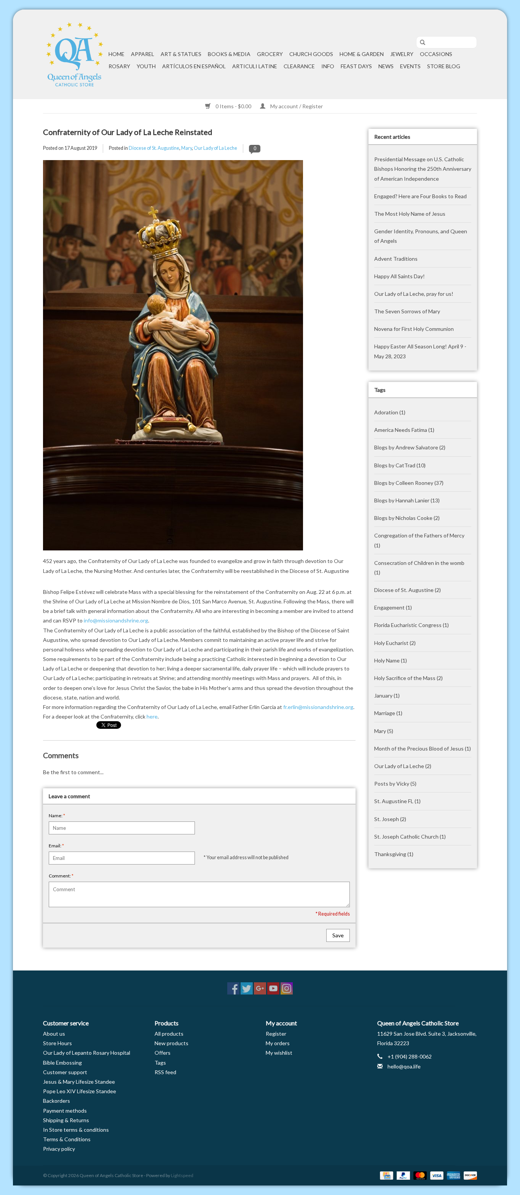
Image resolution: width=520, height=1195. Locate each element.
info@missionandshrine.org (116, 620)
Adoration (389, 412)
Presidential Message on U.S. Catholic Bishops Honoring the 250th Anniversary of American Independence (422, 168)
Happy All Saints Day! (399, 276)
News (386, 66)
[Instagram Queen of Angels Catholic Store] (287, 988)
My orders (278, 1043)
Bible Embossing (62, 1062)
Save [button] (338, 935)
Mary (186, 148)
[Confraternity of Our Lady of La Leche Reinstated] (199, 358)
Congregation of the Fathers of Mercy (419, 540)
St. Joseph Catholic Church (410, 836)
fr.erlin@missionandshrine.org (318, 707)
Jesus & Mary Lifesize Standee (79, 1081)
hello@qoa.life (404, 1066)
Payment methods (65, 1110)
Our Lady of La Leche (215, 148)
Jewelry (401, 54)
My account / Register (296, 106)
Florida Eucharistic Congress (411, 625)
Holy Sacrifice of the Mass (408, 678)
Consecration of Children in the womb (419, 568)
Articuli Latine (254, 66)
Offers (163, 1052)
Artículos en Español (194, 66)
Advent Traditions (396, 258)
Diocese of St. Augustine (154, 148)
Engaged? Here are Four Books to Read (420, 196)
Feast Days (356, 66)
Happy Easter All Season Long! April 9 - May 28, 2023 (420, 351)
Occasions (436, 54)
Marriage (388, 713)
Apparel (142, 54)
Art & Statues (181, 54)
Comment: (61, 876)
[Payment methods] (385, 1175)
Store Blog (443, 66)
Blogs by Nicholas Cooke (407, 518)
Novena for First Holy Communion (414, 329)
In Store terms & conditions (76, 1129)
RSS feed (165, 1072)
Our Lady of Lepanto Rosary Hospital (86, 1052)
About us (54, 1033)
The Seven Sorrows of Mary (407, 311)
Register (276, 1033)
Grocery (270, 54)
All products (169, 1033)
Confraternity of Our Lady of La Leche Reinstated (127, 131)
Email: (56, 846)
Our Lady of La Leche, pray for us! (413, 293)
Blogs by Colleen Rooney (408, 483)
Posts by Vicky (395, 783)
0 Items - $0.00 (233, 106)
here (152, 716)
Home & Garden (362, 54)
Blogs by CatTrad (400, 465)
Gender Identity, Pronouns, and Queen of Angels (420, 236)
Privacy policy (59, 1148)
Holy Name (390, 660)
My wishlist (279, 1052)
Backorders (56, 1100)
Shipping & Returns (66, 1120)
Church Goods (311, 54)
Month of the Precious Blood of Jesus (422, 748)
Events (410, 66)
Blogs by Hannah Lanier (407, 500)
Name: (57, 815)
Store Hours (57, 1043)
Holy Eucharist (395, 643)
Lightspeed (182, 1175)
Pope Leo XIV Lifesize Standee (79, 1091)
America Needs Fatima (404, 430)
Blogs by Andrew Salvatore (409, 447)
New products (171, 1043)
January (387, 695)
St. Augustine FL (397, 801)
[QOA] (74, 54)
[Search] (420, 42)
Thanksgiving (393, 854)
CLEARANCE (299, 66)
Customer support (65, 1072)
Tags (160, 1062)
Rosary (119, 66)
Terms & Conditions (67, 1139)
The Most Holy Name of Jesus (409, 213)
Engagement (393, 607)
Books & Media (229, 54)
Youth (146, 66)
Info (327, 66)
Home (116, 54)
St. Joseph (390, 819)
